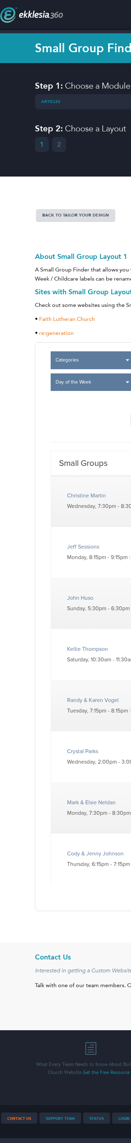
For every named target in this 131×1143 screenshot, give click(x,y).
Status (96, 1118)
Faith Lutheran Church (67, 319)
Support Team (60, 1118)
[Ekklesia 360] (31, 21)
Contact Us (19, 1118)
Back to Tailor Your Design (75, 215)
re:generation (56, 333)
